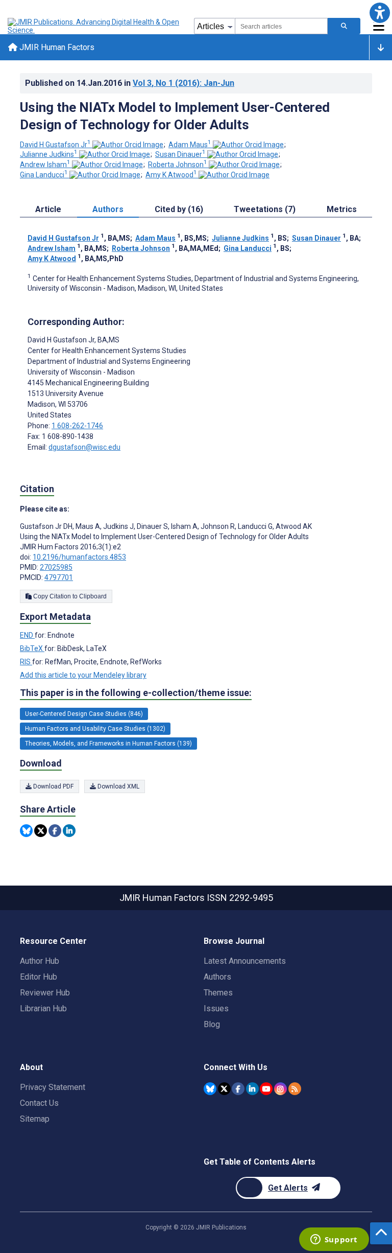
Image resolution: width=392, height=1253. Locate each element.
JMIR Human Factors (55, 47)
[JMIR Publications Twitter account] (224, 1088)
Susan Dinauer (180, 154)
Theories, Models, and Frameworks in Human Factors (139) (108, 743)
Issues (216, 1008)
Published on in (129, 83)
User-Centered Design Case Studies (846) (84, 713)
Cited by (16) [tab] (179, 209)
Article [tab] (48, 209)
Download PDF (53, 786)
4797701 (58, 577)
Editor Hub (38, 977)
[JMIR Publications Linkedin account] (252, 1088)
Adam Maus (189, 145)
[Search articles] (344, 26)
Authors (217, 977)
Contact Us (39, 1103)
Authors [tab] (108, 209)
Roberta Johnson (177, 164)
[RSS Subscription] (294, 1088)
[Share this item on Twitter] (40, 830)
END (27, 635)
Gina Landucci (44, 175)
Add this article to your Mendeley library (83, 675)
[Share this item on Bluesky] (26, 830)
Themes (218, 992)
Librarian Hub (43, 1008)
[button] (379, 12)
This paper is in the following (136, 692)
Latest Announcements (245, 961)
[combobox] (281, 26)
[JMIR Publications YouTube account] (266, 1088)
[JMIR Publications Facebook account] (238, 1088)
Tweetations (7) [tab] (265, 209)
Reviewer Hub (45, 992)
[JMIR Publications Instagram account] (280, 1088)
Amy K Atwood (171, 175)
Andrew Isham (45, 164)
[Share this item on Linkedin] (69, 830)
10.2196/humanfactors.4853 (79, 557)
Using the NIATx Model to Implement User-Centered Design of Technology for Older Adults (175, 116)
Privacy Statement (52, 1087)
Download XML (117, 786)
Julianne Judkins (49, 154)
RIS (26, 662)
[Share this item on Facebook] (54, 830)
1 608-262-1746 (77, 426)
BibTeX (32, 648)
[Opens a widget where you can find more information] (334, 1240)
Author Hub (39, 961)
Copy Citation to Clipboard (69, 596)
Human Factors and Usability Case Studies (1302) (95, 728)
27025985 (56, 567)
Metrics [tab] (342, 209)
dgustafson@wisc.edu (84, 447)
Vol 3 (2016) (183, 83)
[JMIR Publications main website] (94, 26)
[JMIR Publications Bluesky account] (210, 1088)
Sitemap (35, 1119)
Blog (212, 1024)
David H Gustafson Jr (55, 145)
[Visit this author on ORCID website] (127, 145)
